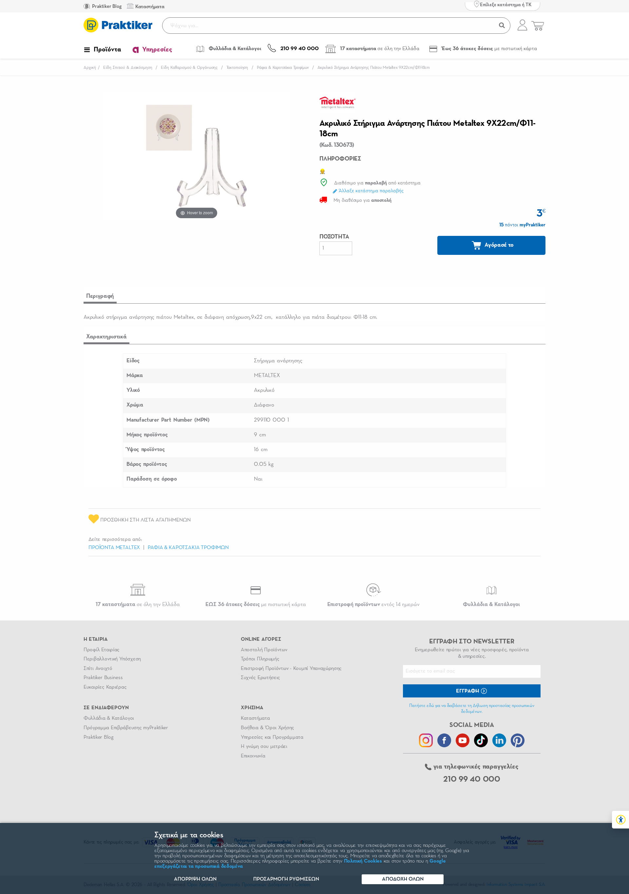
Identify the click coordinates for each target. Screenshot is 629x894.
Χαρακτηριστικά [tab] (106, 337)
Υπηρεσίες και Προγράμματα (272, 737)
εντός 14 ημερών (373, 604)
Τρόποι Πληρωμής (260, 659)
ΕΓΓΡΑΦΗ (468, 691)
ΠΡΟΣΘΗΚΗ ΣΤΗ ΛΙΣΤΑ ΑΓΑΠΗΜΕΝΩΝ (145, 520)
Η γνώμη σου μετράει (264, 746)
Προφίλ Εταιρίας (102, 650)
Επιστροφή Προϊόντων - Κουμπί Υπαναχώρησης (291, 668)
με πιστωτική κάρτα (255, 604)
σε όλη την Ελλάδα (138, 604)
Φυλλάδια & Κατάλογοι (109, 718)
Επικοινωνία (253, 756)
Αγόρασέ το (499, 245)
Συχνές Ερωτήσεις (260, 677)
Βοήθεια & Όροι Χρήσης (267, 728)
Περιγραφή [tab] (100, 296)
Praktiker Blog (106, 6)
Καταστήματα (255, 718)
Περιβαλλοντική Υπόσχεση (112, 659)
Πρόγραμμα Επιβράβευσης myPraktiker (126, 728)
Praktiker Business (103, 677)
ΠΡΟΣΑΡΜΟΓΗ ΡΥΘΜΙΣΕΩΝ (286, 879)
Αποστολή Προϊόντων (264, 650)
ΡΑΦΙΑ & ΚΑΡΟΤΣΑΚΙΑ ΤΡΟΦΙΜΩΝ (188, 547)
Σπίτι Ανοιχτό (98, 668)
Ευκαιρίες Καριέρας (105, 687)
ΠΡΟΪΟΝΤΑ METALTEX (114, 547)
